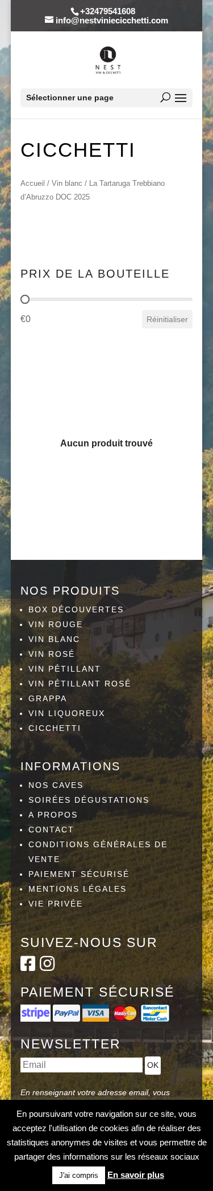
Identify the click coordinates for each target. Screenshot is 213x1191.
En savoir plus (135, 1175)
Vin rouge (55, 624)
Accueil (32, 183)
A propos (53, 814)
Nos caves (55, 785)
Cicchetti (54, 728)
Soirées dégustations (88, 799)
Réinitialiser (167, 319)
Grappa (47, 698)
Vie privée (55, 903)
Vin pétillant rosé (79, 683)
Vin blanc (67, 183)
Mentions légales (77, 888)
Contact (51, 829)
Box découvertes (76, 609)
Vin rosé (51, 653)
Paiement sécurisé (79, 874)
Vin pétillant (64, 668)
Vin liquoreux (66, 713)
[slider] (25, 299)
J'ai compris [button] (78, 1175)
